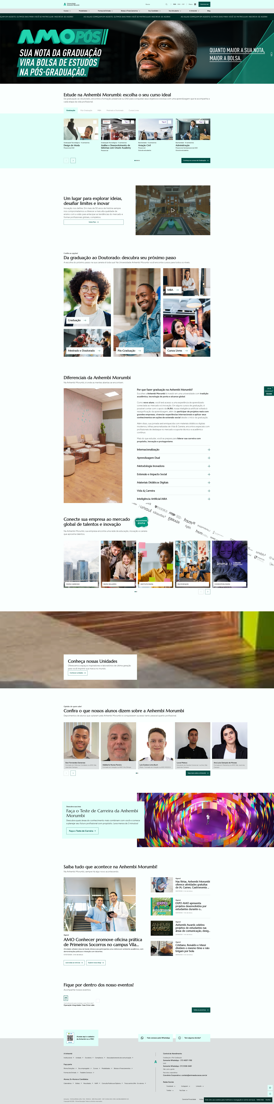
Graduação (70, 111)
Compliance (99, 1058)
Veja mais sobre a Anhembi (197, 773)
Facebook (170, 1086)
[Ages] (166, 511)
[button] (66, 160)
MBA (99, 111)
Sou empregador (83, 1068)
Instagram (184, 1086)
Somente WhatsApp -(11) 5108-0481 (177, 1066)
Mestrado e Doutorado (114, 111)
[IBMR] (197, 531)
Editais (77, 1083)
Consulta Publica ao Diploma (111, 1083)
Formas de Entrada (104, 11)
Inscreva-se (204, 4)
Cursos (66, 11)
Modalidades (83, 11)
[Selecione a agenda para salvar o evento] (97, 1001)
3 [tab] (137, 160)
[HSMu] (209, 530)
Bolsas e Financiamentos (129, 11)
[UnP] (152, 505)
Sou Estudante (174, 11)
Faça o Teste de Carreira (81, 831)
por (174, 4)
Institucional (68, 1058)
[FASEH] (169, 518)
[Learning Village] (211, 537)
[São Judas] (140, 506)
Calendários (68, 1083)
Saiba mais (260, 1100)
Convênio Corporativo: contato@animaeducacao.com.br (185, 1075)
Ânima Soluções (69, 1068)
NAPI (96, 1083)
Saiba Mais (92, 222)
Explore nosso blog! (94, 963)
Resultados (87, 1083)
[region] (137, 138)
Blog (208, 11)
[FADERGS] (180, 517)
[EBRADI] (154, 512)
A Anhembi (193, 11)
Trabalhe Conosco (86, 1073)
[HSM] (183, 525)
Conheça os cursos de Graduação (194, 160)
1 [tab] (135, 591)
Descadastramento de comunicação (119, 1058)
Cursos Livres (134, 111)
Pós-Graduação (86, 111)
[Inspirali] (223, 536)
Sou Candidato (153, 11)
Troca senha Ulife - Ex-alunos (134, 1083)
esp (183, 4)
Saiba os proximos (200, 1010)
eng (179, 4)
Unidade (78, 1058)
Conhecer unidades (76, 673)
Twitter (169, 1090)
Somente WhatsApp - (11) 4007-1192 (177, 1060)
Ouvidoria (88, 1058)
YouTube (182, 1090)
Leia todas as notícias (73, 963)
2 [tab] (136, 160)
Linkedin (199, 1086)
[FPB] (194, 524)
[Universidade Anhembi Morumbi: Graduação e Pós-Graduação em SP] (71, 4)
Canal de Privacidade (189, 1099)
